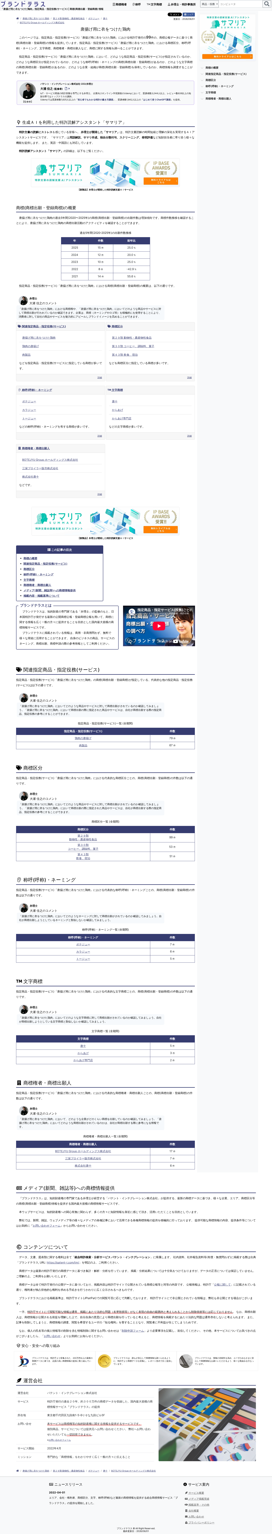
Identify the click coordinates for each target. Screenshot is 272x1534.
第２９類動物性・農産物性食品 (83, 837)
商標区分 (117, 326)
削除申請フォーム (133, 1330)
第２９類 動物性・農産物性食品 (69, 18)
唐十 (105, 18)
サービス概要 (196, 1492)
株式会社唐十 (30, 476)
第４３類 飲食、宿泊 (125, 354)
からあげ (117, 410)
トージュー (29, 418)
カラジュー (29, 410)
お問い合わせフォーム (47, 1225)
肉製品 (26, 354)
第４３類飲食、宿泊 (83, 856)
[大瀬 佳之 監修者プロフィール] (66, 88)
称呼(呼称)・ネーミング (36, 390)
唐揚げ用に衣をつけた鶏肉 (36, 18)
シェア (190, 14)
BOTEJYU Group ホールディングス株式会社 (42, 22)
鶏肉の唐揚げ (30, 346)
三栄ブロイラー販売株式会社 (40, 468)
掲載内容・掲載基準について (41, 595)
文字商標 (156, 4)
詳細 (100, 377)
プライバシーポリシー (201, 1522)
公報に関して (222, 1284)
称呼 (138, 4)
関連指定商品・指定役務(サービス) (43, 326)
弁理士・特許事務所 (183, 4)
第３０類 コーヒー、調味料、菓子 (133, 346)
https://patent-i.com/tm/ (63, 1262)
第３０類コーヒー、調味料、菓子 (83, 847)
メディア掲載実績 (198, 1498)
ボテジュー (93, 18)
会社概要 (193, 1510)
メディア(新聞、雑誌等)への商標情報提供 (49, 590)
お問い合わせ (52, 1336)
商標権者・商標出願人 (35, 448)
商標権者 (121, 4)
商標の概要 (30, 558)
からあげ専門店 (121, 418)
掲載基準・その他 (198, 1504)
